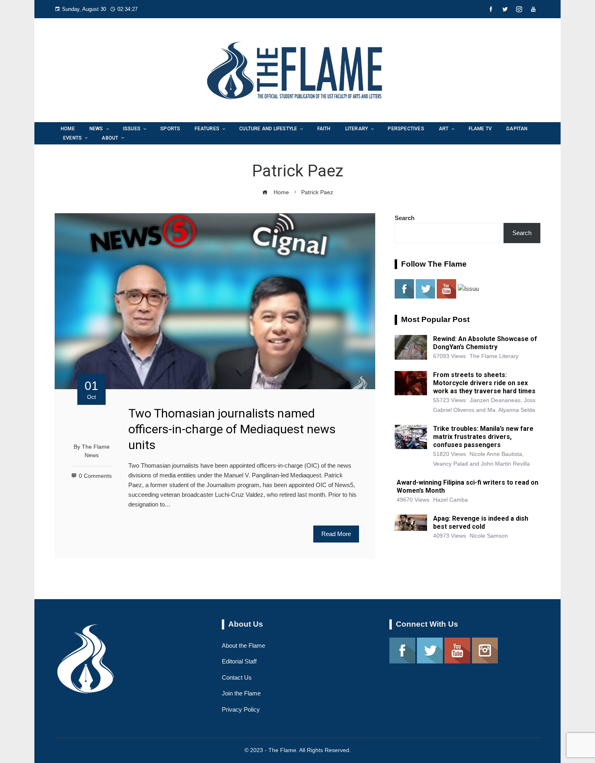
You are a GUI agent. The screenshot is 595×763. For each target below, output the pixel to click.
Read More (336, 533)
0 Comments (95, 476)
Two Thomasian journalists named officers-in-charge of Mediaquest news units (232, 429)
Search (404, 217)
